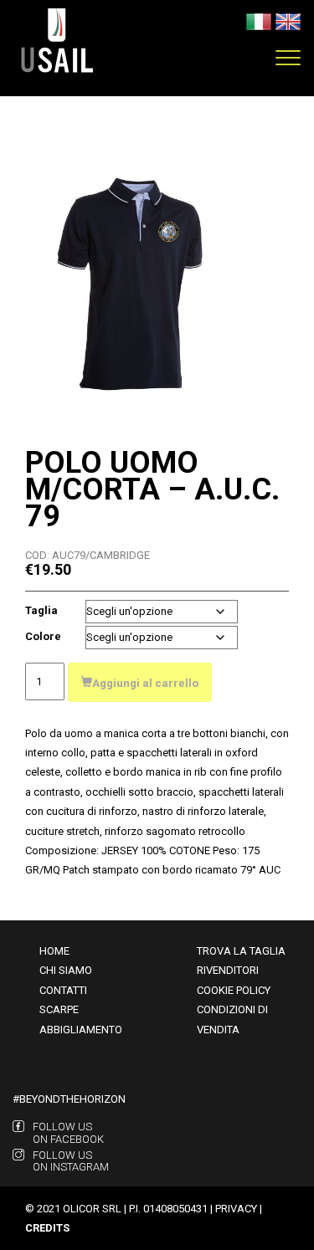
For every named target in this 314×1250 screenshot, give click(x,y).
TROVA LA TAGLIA (241, 951)
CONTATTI (63, 990)
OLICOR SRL (92, 1208)
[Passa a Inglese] (288, 20)
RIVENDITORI (228, 970)
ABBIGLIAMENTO (80, 1029)
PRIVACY (236, 1208)
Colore (43, 636)
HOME (54, 951)
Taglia (41, 610)
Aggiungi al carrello (145, 683)
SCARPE (59, 1009)
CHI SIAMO (65, 970)
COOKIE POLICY (233, 990)
